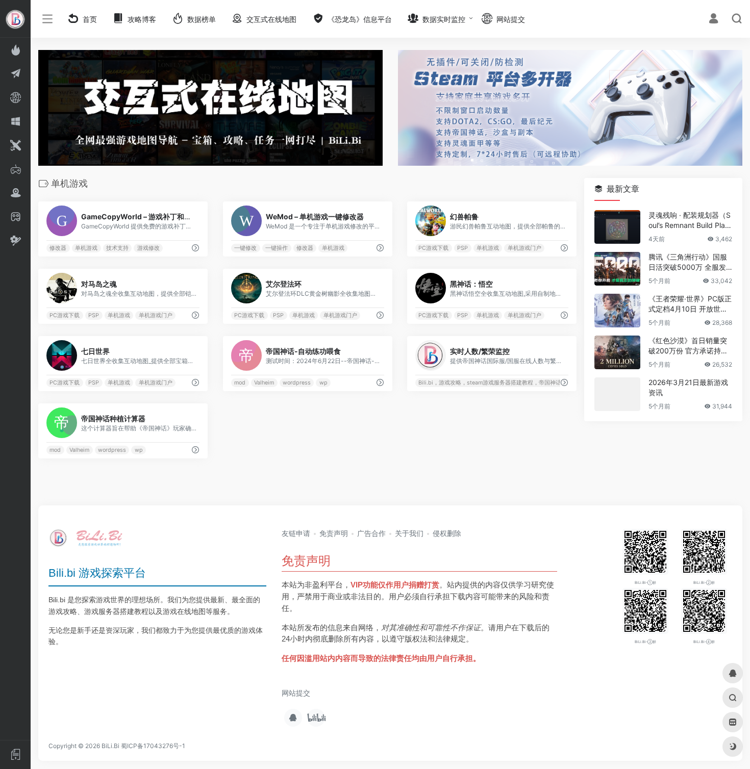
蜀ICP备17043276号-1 (153, 746)
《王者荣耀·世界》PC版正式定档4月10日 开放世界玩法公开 (690, 304)
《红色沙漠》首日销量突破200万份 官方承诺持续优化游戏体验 (688, 346)
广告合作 (371, 533)
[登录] (713, 19)
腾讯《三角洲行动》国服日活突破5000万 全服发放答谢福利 (687, 262)
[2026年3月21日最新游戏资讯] (617, 394)
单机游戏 (86, 248)
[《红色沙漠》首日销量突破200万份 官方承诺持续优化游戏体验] (617, 352)
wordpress (297, 382)
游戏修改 (148, 248)
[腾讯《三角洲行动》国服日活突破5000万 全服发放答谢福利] (617, 269)
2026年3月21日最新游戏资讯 (688, 387)
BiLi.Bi (110, 746)
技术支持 (117, 248)
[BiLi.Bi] (89, 541)
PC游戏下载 (434, 248)
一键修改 (245, 248)
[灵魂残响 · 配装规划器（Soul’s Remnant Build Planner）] (617, 227)
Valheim (264, 382)
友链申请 (296, 533)
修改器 (57, 248)
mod (239, 382)
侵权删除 (447, 533)
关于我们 (409, 533)
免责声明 (333, 533)
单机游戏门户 (524, 248)
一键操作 (276, 248)
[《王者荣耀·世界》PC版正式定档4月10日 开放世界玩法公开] (617, 310)
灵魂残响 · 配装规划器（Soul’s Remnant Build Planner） (689, 220)
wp (323, 382)
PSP (462, 248)
